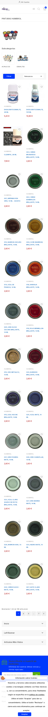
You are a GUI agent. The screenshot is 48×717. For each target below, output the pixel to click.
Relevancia (33, 76)
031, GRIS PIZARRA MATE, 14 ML (11, 458)
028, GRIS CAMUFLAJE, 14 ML (35, 458)
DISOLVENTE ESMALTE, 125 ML (34, 111)
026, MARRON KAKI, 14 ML (12, 546)
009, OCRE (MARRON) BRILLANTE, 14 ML (34, 243)
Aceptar (24, 714)
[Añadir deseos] (19, 87)
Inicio (6, 623)
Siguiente (44, 613)
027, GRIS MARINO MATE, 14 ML (33, 502)
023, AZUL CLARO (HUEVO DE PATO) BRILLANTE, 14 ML (11, 502)
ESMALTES (21, 66)
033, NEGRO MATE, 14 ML (34, 546)
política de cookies (37, 695)
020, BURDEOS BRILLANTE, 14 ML (33, 373)
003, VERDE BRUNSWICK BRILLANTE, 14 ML (33, 154)
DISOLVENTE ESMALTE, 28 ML (12, 111)
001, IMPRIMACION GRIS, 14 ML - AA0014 (12, 199)
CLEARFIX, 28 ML (10, 154)
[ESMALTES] (23, 58)
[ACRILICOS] (8, 58)
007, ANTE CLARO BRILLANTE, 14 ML (33, 588)
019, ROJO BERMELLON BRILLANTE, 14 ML (34, 329)
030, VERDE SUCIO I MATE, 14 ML (11, 588)
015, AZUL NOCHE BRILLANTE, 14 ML (11, 416)
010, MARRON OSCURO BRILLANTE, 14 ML (12, 243)
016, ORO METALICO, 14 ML (12, 373)
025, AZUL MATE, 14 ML (33, 416)
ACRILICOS (6, 66)
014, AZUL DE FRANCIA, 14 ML (10, 286)
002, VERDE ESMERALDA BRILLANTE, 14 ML (33, 199)
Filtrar (7, 75)
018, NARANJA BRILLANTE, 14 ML (33, 286)
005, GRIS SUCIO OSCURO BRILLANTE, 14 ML (12, 329)
